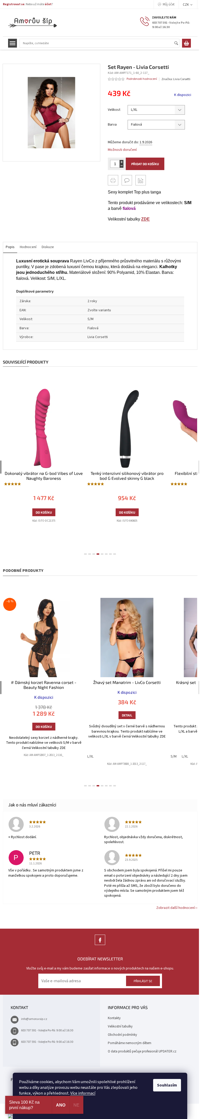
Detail (42, 715)
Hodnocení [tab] (26, 247)
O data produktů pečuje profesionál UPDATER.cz (140, 1051)
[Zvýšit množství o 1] (120, 162)
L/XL (5, 756)
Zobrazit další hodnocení (173, 907)
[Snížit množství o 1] (120, 166)
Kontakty (112, 1018)
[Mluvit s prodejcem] (125, 180)
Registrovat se (11, 4)
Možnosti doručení (120, 149)
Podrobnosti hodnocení (140, 79)
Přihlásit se (141, 981)
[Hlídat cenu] (139, 180)
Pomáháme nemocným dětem (127, 1043)
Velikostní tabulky (118, 1026)
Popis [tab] (8, 247)
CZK (184, 4)
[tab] (83, 554)
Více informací (80, 1093)
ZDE (143, 219)
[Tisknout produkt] (111, 180)
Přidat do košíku (143, 164)
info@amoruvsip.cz (32, 1019)
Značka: (173, 79)
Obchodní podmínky (120, 1034)
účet (46, 4)
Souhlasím (165, 1085)
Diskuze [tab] (46, 247)
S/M (88, 756)
